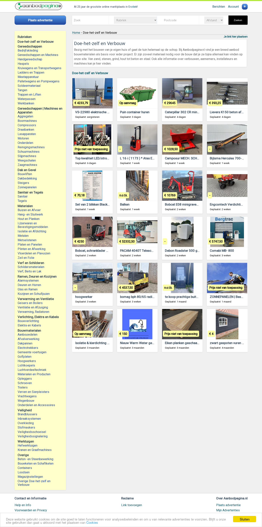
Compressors (27, 125)
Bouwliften (25, 174)
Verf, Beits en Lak (29, 271)
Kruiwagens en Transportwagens (39, 68)
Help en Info (23, 505)
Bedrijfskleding (28, 50)
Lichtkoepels (26, 365)
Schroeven (25, 383)
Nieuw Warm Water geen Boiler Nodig (147, 343)
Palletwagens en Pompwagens (38, 81)
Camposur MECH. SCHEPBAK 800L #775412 (197, 158)
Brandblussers (27, 414)
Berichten (218, 6)
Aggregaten (25, 116)
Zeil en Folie (26, 258)
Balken (124, 204)
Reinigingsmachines (31, 147)
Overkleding (26, 423)
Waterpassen (26, 99)
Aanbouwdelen (27, 334)
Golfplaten (24, 356)
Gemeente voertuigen (32, 352)
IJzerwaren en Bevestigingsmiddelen (33, 225)
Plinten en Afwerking (31, 249)
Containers (25, 468)
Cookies (92, 522)
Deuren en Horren (29, 285)
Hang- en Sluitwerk (30, 214)
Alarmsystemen (28, 280)
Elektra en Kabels (29, 325)
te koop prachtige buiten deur (186, 297)
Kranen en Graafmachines (35, 450)
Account (233, 6)
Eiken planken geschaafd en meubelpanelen (196, 343)
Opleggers (25, 378)
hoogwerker (83, 297)
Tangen (22, 90)
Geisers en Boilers (30, 303)
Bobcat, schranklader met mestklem (101, 250)
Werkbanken (26, 103)
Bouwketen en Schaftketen (36, 463)
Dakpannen (25, 343)
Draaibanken (26, 129)
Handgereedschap (30, 59)
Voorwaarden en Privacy (31, 510)
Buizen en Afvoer (29, 210)
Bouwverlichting (28, 321)
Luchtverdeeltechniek (32, 370)
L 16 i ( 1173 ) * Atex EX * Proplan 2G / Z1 (150, 158)
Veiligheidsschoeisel (32, 432)
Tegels (22, 201)
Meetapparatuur (28, 77)
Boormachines (27, 121)
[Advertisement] (160, 402)
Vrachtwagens (27, 396)
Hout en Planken (29, 219)
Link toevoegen (131, 505)
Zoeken (238, 20)
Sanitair (23, 196)
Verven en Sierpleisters (33, 392)
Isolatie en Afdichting (32, 231)
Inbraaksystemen (29, 418)
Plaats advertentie (228, 505)
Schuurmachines (29, 151)
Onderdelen (25, 143)
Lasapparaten (27, 134)
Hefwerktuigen (27, 445)
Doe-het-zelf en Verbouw (90, 73)
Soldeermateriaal (29, 86)
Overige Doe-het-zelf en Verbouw (34, 483)
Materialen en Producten (34, 374)
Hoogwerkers (27, 361)
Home (76, 32)
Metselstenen (27, 240)
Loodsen (24, 472)
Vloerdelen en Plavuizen (34, 253)
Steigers (23, 183)
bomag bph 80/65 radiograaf (141, 297)
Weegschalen (27, 160)
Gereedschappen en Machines (38, 55)
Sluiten (245, 519)
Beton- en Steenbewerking (35, 459)
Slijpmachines (27, 156)
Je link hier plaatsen (236, 36)
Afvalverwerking (28, 339)
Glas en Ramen (28, 289)
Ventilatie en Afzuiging (33, 307)
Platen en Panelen (30, 244)
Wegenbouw (26, 400)
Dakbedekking (27, 178)
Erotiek (133, 6)
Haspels (23, 64)
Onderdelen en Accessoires (36, 405)
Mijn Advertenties (228, 510)
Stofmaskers (26, 427)
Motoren (23, 138)
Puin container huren (134, 112)
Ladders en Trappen (31, 72)
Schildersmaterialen (31, 267)
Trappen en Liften (29, 94)
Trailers (23, 387)
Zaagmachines (27, 165)
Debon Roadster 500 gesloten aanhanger (194, 250)
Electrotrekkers (28, 348)
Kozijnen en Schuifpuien (34, 294)
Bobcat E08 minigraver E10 (184, 204)
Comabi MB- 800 (222, 250)
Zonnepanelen (27, 187)
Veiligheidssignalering (33, 436)
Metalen (23, 236)
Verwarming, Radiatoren (33, 312)
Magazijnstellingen (30, 477)
